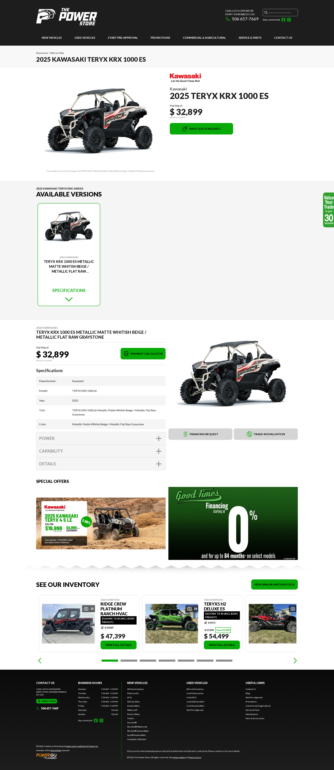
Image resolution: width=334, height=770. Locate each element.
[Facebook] (283, 20)
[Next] (294, 660)
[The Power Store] (66, 17)
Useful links (255, 682)
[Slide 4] (167, 661)
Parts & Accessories (255, 718)
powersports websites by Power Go (81, 746)
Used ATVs (191, 697)
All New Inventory (135, 689)
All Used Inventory (195, 689)
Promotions (160, 37)
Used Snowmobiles (195, 705)
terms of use (195, 757)
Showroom (42, 52)
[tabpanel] (98, 702)
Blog (248, 693)
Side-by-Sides (133, 701)
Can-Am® (132, 722)
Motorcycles (133, 693)
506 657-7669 (245, 18)
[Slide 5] (186, 661)
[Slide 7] (224, 661)
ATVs (129, 697)
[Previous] (39, 660)
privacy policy (179, 757)
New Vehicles (52, 37)
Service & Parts (250, 37)
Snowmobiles (133, 705)
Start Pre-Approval (123, 37)
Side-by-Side (57, 52)
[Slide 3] (148, 661)
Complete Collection (136, 739)
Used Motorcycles (195, 693)
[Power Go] (67, 756)
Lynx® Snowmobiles (136, 735)
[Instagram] (289, 20)
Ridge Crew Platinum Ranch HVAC (114, 609)
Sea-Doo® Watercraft (137, 726)
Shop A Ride (55, 750)
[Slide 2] (129, 661)
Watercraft (132, 710)
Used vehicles (84, 37)
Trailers (130, 718)
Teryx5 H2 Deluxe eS (215, 606)
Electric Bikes (133, 714)
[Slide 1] (110, 661)
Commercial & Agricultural (204, 37)
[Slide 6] (205, 661)
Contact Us (283, 37)
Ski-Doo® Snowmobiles (138, 731)
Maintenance (252, 714)
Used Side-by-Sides (195, 701)
